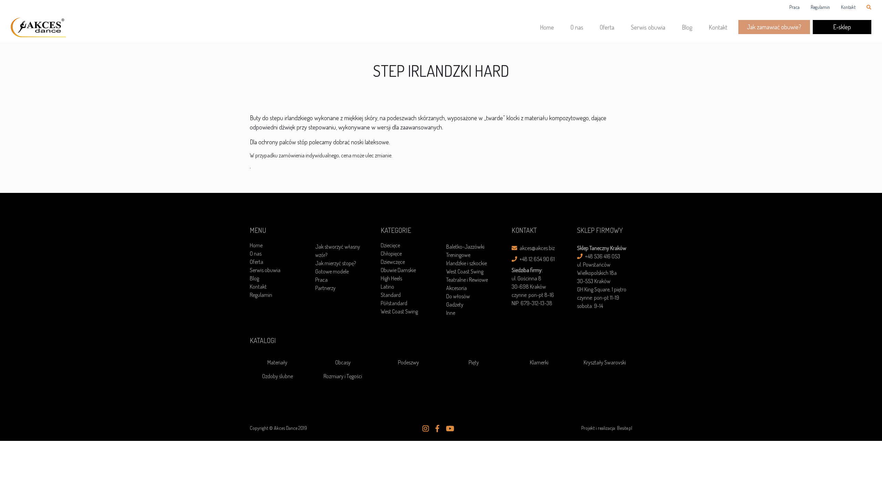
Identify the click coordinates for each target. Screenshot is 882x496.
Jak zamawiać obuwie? (774, 27)
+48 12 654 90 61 (537, 259)
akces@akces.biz (537, 248)
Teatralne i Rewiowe (467, 279)
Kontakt (848, 7)
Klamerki (539, 362)
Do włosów (458, 296)
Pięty (474, 362)
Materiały (277, 362)
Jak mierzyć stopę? (335, 263)
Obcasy (343, 362)
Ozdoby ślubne (277, 376)
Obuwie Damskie (398, 270)
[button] (425, 428)
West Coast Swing (399, 311)
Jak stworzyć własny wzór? (337, 250)
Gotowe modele (332, 271)
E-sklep (842, 27)
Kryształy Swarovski (605, 362)
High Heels (391, 278)
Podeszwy (408, 362)
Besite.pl (624, 428)
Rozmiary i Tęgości (343, 376)
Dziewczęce (393, 261)
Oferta (607, 27)
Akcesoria (456, 288)
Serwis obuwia (648, 27)
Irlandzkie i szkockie (466, 263)
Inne (450, 312)
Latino (387, 286)
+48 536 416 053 (602, 256)
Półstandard (394, 303)
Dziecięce (390, 245)
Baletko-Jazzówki (465, 246)
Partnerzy (325, 288)
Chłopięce (391, 253)
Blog (687, 27)
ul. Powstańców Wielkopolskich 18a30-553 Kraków (597, 273)
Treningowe (458, 254)
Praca (794, 7)
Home (547, 27)
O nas (577, 27)
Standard (391, 294)
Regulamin (820, 7)
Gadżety (454, 304)
